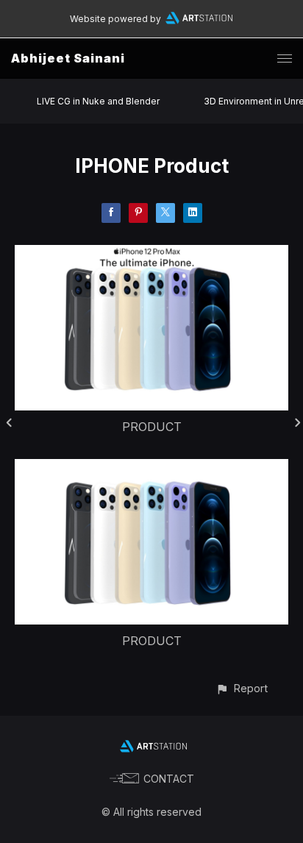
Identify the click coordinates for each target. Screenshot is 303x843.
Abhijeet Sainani (68, 58)
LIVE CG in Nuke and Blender (98, 101)
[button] (242, 688)
